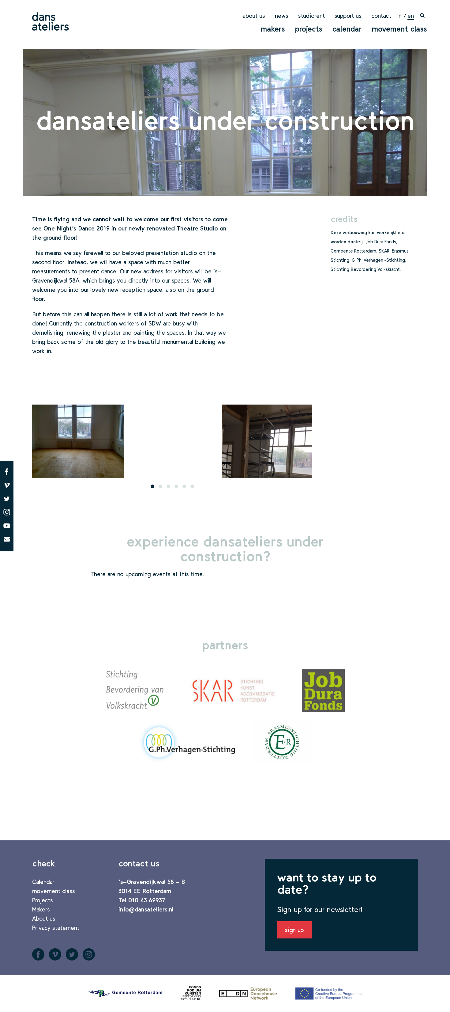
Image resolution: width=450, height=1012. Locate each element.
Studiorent (311, 15)
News (281, 15)
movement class (399, 28)
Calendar (347, 28)
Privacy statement (55, 927)
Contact (381, 15)
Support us (348, 15)
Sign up (294, 930)
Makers (273, 28)
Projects (308, 28)
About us (253, 15)
